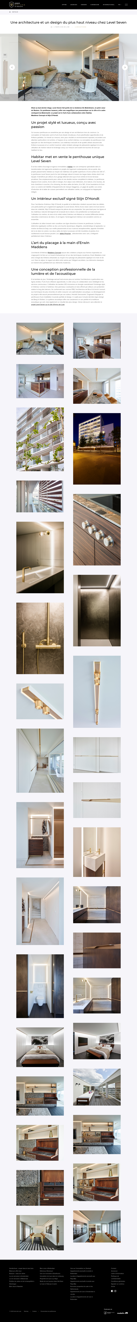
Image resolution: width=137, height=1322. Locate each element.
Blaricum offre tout (15, 1271)
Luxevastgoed (80, 27)
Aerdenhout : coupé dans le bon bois (21, 1268)
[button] (12, 67)
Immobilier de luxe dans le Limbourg (52, 1276)
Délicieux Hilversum (46, 1271)
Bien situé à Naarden (16, 1286)
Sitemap (26, 1311)
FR (119, 4)
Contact (113, 1268)
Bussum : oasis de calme (17, 1273)
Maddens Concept (54, 253)
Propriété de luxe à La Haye (49, 1279)
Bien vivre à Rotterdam (47, 1268)
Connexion (94, 4)
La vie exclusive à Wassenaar (18, 1279)
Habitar (70, 167)
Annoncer (114, 1271)
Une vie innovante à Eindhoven (50, 1273)
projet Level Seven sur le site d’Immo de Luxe (47, 304)
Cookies (34, 1311)
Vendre (84, 4)
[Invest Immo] (109, 1313)
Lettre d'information (117, 1273)
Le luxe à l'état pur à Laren (48, 1284)
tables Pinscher (65, 234)
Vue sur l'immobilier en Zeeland (80, 1268)
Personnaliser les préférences (48, 1311)
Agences (73, 4)
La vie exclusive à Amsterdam (19, 1276)
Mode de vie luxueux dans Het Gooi (51, 1281)
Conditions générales (118, 1281)
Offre (64, 4)
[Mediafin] (122, 1313)
